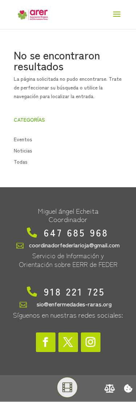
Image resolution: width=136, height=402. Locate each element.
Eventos (23, 139)
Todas (21, 161)
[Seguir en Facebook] (45, 342)
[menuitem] (109, 388)
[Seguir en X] (68, 342)
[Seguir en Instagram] (90, 342)
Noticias (23, 150)
